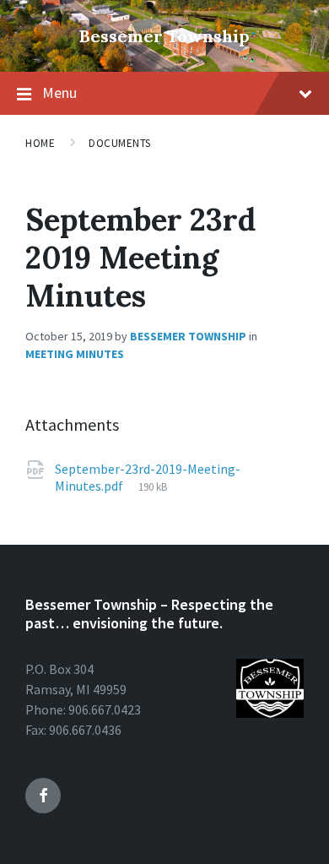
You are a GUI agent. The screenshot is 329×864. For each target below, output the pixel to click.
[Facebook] (43, 795)
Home (40, 143)
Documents (120, 143)
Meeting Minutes (74, 353)
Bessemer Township (164, 35)
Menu (59, 92)
